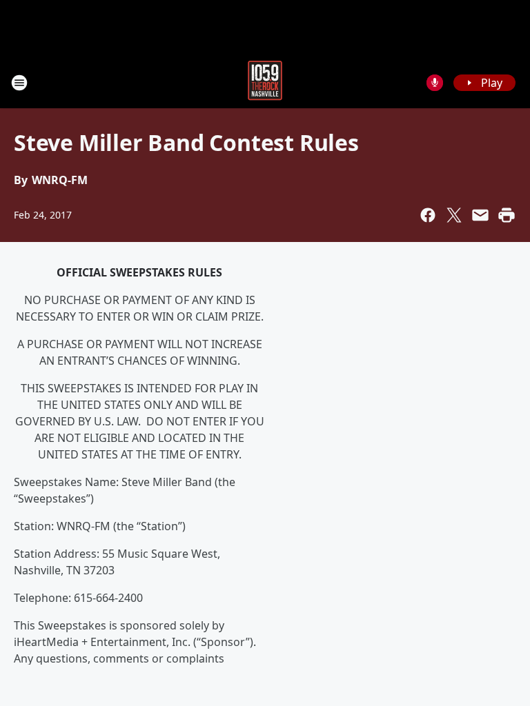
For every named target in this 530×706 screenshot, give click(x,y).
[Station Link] (265, 82)
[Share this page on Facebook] (428, 215)
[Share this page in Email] (480, 215)
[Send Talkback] (434, 82)
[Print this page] (506, 215)
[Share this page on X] (454, 215)
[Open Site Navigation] (19, 82)
